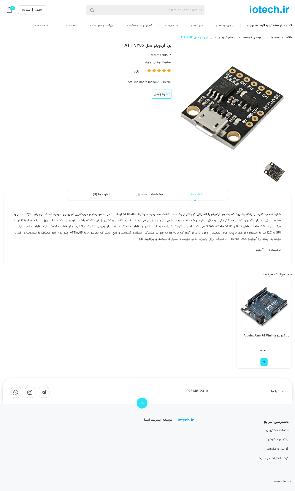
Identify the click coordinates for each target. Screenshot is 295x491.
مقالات (73, 25)
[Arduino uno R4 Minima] (264, 306)
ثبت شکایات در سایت (273, 458)
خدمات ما (45, 25)
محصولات (273, 37)
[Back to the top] (142, 403)
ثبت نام (26, 10)
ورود (37, 10)
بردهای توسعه (226, 25)
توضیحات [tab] (195, 194)
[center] (92, 10)
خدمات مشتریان (277, 430)
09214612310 (197, 391)
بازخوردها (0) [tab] (102, 194)
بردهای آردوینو (227, 37)
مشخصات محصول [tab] (149, 194)
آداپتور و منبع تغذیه (140, 25)
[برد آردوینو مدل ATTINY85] (186, 420)
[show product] (264, 362)
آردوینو (259, 250)
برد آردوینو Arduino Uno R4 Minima (266, 336)
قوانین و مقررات (278, 449)
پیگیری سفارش (278, 439)
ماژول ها (198, 25)
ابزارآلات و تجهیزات (103, 25)
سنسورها (173, 25)
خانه (289, 37)
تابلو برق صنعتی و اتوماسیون (271, 25)
